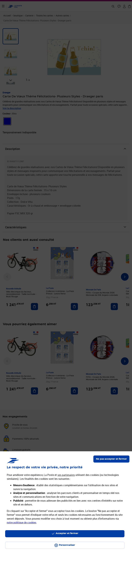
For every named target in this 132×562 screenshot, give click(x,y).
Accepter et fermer (67, 533)
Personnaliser (67, 545)
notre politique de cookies (21, 522)
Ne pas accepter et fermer (111, 459)
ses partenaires (66, 475)
